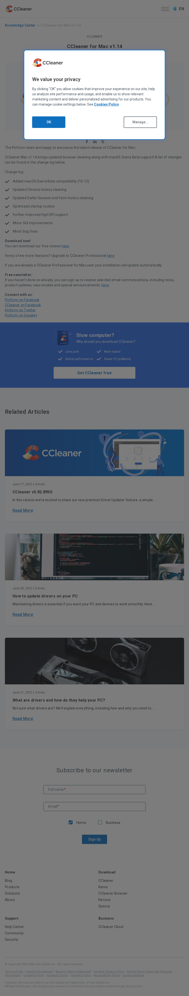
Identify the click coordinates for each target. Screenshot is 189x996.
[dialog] (94, 95)
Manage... (140, 122)
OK (49, 122)
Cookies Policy (106, 104)
